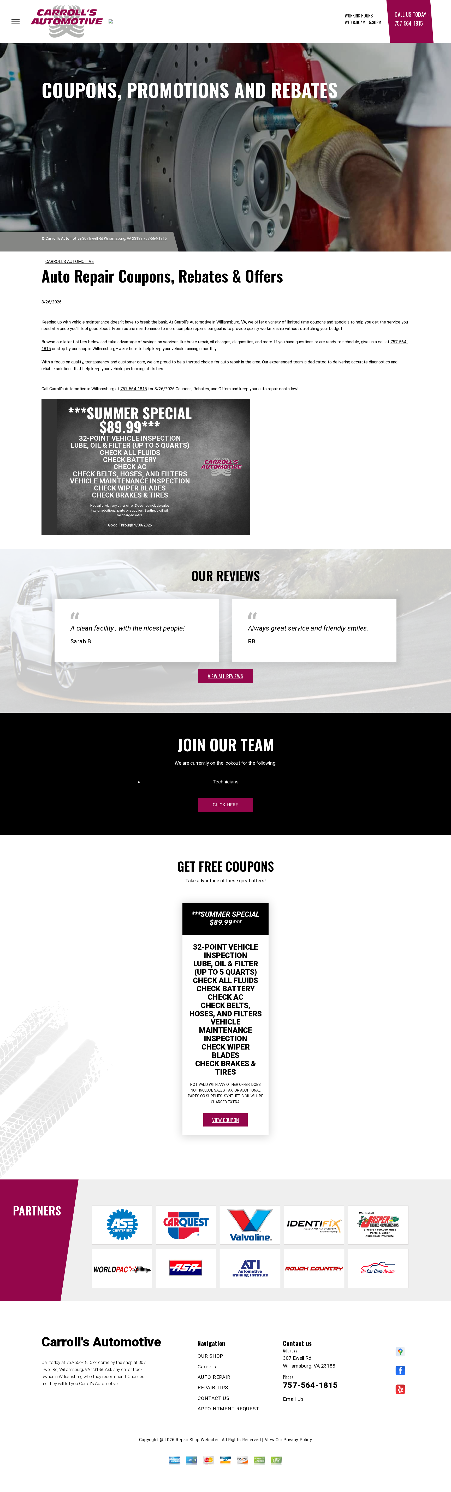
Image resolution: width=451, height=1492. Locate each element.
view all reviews (225, 676)
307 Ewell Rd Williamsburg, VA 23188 (112, 238)
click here (225, 804)
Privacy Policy (297, 1439)
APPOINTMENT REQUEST (228, 1409)
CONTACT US (213, 1398)
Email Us (293, 1399)
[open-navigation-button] (15, 21)
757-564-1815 (409, 23)
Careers (207, 1367)
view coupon (225, 1119)
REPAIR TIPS (213, 1388)
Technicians (226, 781)
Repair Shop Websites (197, 1439)
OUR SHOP (210, 1356)
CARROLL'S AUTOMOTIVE (69, 261)
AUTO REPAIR (214, 1377)
